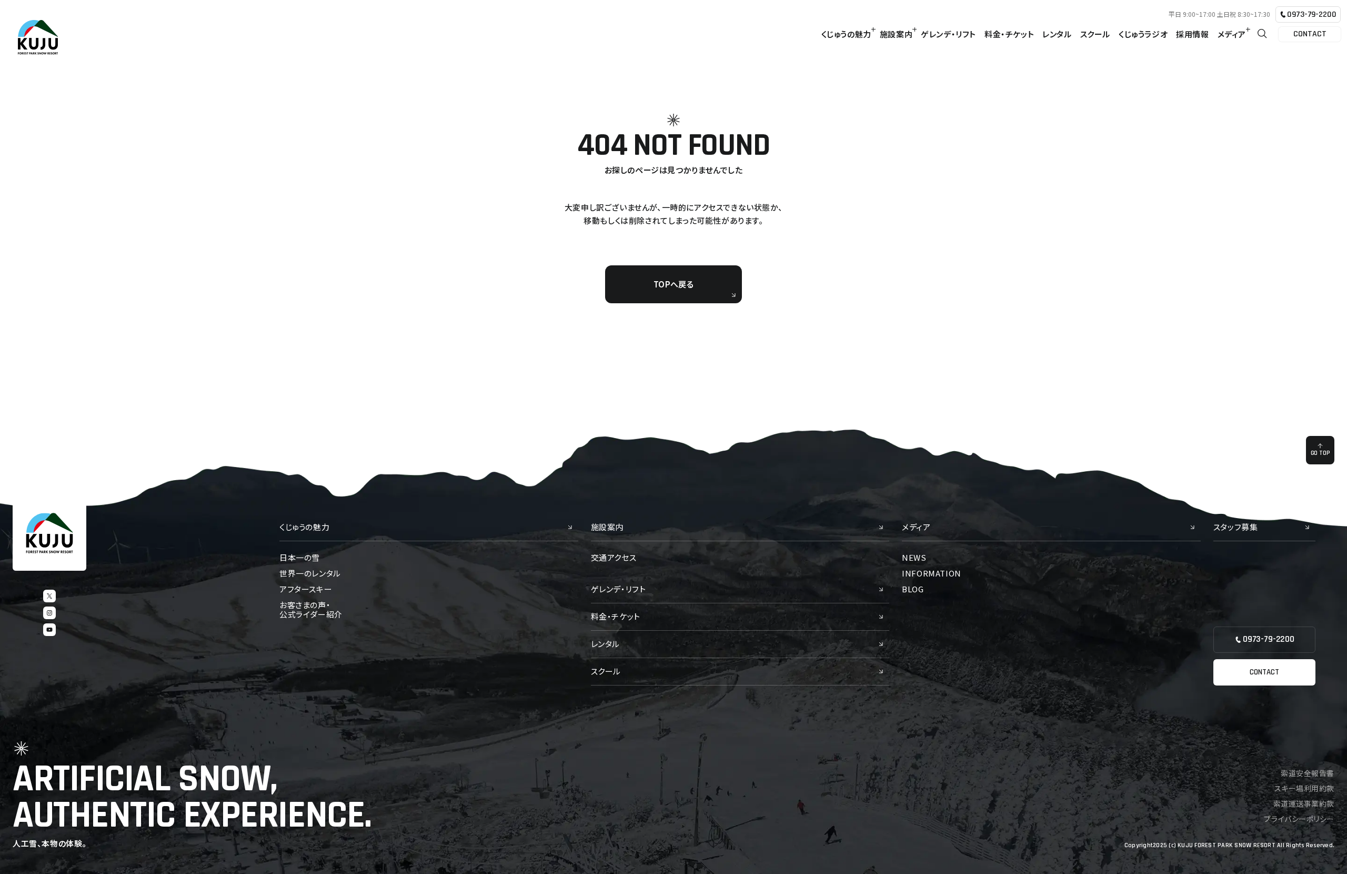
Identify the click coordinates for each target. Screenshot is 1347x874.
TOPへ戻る (673, 284)
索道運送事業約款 (1303, 803)
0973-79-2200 (1311, 14)
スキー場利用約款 (1304, 788)
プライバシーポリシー (1299, 818)
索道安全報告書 (1307, 773)
